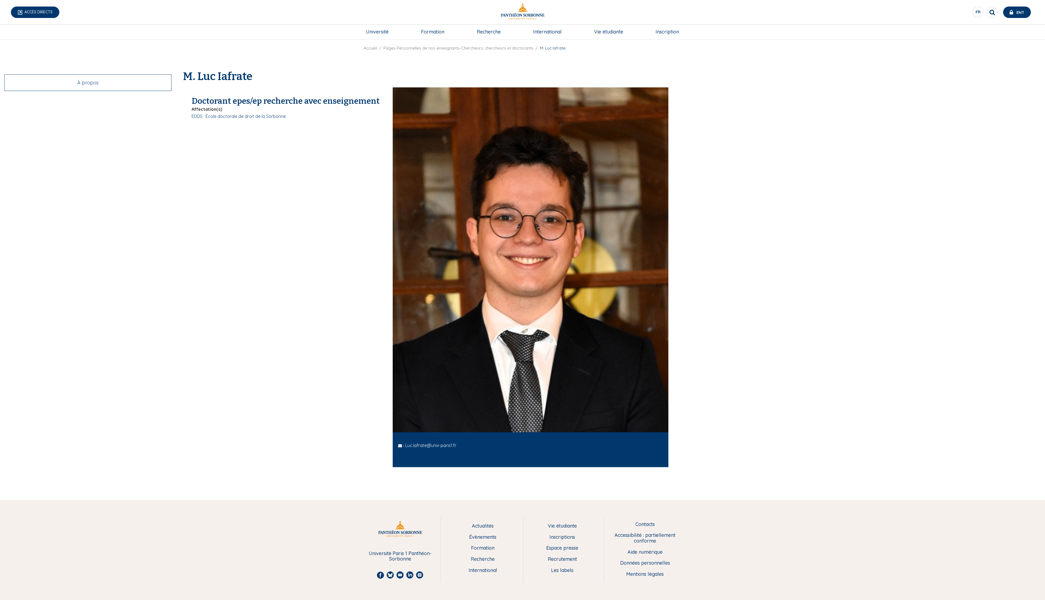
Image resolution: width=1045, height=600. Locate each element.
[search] (992, 12)
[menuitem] (377, 32)
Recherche (489, 32)
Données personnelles (645, 563)
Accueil (370, 48)
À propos (88, 82)
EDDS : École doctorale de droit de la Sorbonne (239, 116)
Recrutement (562, 559)
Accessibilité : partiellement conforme (644, 538)
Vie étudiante (608, 32)
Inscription (667, 32)
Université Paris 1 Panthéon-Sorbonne (400, 556)
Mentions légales (645, 574)
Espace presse (562, 548)
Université (377, 32)
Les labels (562, 570)
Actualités (483, 526)
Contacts (645, 524)
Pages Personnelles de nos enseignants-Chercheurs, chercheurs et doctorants (458, 48)
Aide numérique (645, 552)
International (547, 32)
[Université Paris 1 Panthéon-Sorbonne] (522, 12)
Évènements (482, 537)
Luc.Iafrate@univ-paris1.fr (430, 445)
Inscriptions (562, 537)
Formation (432, 32)
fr (978, 13)
